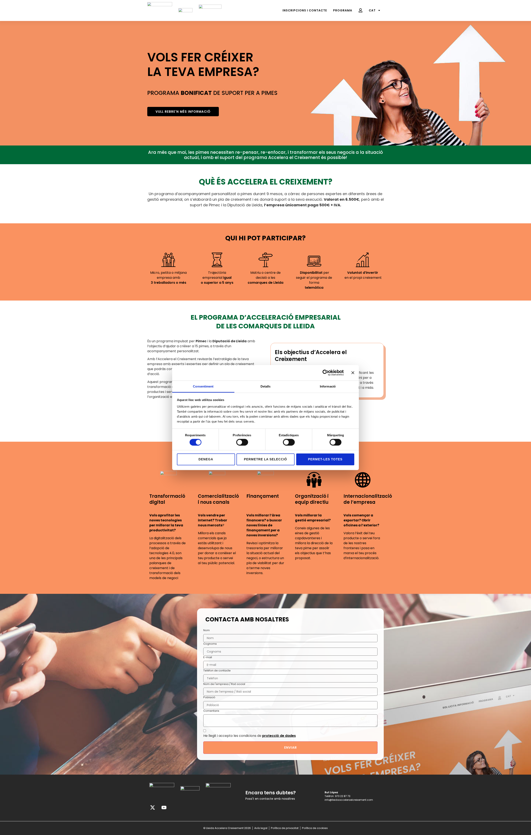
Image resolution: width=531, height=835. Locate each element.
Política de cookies (315, 828)
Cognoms (210, 644)
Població (209, 697)
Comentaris (211, 711)
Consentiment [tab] (203, 386)
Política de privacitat (284, 828)
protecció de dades (279, 735)
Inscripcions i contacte (305, 10)
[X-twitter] (152, 807)
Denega (206, 459)
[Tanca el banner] (352, 372)
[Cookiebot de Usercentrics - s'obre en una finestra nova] (325, 373)
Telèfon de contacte (217, 670)
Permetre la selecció (265, 459)
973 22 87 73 (342, 796)
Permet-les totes (325, 459)
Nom (206, 630)
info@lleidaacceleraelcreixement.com (349, 800)
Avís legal (260, 828)
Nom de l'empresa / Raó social (224, 684)
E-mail (207, 657)
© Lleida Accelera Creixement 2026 (227, 828)
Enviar (290, 747)
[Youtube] (164, 807)
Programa (342, 10)
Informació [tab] (328, 386)
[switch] (242, 442)
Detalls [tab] (266, 386)
